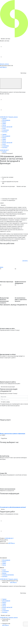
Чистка (4, 125)
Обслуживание (6, 120)
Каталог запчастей (7, 126)
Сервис (4, 123)
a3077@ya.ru (3, 67)
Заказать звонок (4, 64)
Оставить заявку (5, 402)
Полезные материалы (8, 574)
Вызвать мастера (5, 38)
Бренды (4, 573)
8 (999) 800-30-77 (4, 117)
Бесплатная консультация (8, 186)
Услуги (4, 128)
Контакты (4, 131)
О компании (5, 130)
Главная (4, 118)
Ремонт (4, 122)
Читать (3, 509)
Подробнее (4, 438)
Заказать (3, 205)
